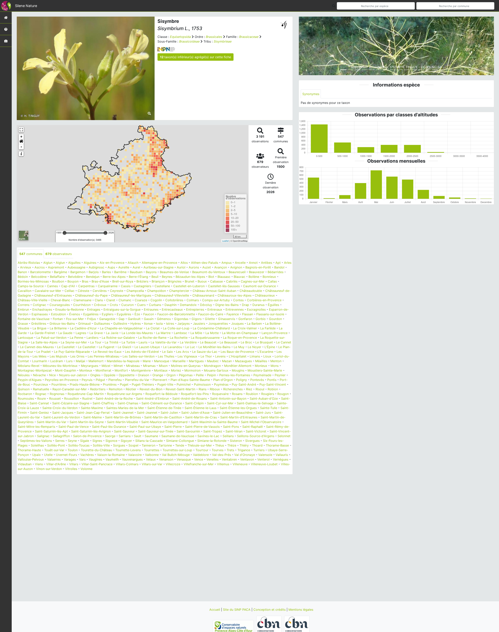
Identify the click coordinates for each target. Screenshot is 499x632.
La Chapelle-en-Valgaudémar (121, 328)
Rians (202, 389)
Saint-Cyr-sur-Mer (220, 403)
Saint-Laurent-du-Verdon (61, 417)
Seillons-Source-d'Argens (255, 436)
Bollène (254, 277)
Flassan (247, 314)
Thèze (231, 445)
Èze (137, 314)
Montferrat (103, 370)
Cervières (100, 291)
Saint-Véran (234, 431)
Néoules (24, 375)
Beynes (167, 277)
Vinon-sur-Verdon (49, 469)
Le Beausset (228, 342)
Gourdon (275, 319)
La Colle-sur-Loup (176, 328)
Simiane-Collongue (180, 441)
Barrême (120, 272)
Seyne (72, 441)
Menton (275, 361)
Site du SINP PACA (237, 609)
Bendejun (92, 277)
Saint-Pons (231, 427)
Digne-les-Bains (227, 305)
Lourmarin (39, 361)
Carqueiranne (108, 286)
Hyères (135, 323)
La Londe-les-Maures (137, 333)
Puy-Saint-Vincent (272, 384)
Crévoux (100, 305)
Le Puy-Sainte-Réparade (72, 352)
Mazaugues (243, 361)
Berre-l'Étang (138, 277)
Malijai (80, 361)
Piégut (100, 380)
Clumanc (125, 300)
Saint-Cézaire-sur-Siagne (70, 403)
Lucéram (56, 361)
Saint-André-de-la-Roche (114, 398)
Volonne (86, 469)
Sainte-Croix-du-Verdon (60, 408)
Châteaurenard (203, 295)
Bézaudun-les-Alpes (190, 277)
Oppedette (126, 375)
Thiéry (244, 445)
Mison (163, 366)
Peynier (280, 375)
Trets (230, 450)
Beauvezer (256, 272)
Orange (157, 375)
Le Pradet (43, 352)
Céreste (83, 291)
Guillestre (120, 323)
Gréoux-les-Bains (62, 323)
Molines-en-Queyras (186, 366)
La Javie (112, 333)
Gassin (149, 319)
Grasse (23, 323)
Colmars (193, 300)
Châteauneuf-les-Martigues (131, 295)
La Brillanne (58, 328)
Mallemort (96, 361)
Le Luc (190, 347)
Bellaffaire (57, 277)
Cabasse (216, 281)
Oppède (109, 375)
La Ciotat (153, 328)
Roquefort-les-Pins (195, 394)
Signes (97, 441)
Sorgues (119, 445)
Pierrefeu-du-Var (137, 380)
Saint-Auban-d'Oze (264, 398)
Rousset (55, 398)
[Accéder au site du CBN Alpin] (296, 626)
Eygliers (107, 314)
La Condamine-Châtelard (211, 328)
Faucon (148, 314)
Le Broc (246, 342)
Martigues (196, 361)
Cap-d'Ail (68, 286)
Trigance (243, 450)
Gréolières (38, 323)
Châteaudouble (251, 291)
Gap (122, 319)
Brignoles (174, 281)
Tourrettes (151, 450)
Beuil (154, 277)
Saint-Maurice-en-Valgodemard (164, 422)
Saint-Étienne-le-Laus (200, 408)
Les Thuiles (166, 356)
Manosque (161, 361)
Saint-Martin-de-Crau (201, 417)
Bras (85, 281)
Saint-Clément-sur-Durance (162, 403)
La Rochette (179, 338)
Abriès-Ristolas (29, 263)
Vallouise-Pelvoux (31, 459)
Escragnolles (256, 309)
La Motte (212, 333)
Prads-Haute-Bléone (85, 384)
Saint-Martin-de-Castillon (163, 417)
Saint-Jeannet (123, 412)
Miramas (149, 366)
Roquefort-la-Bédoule (161, 394)
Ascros (40, 267)
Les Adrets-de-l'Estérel (142, 352)
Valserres (54, 459)
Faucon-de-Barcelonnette (176, 314)
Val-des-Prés (221, 455)
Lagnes (81, 333)
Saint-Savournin (188, 431)
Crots (114, 305)
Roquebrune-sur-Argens (124, 394)
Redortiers (97, 389)
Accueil (215, 609)
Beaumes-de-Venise (174, 272)
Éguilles (273, 305)
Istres (170, 323)
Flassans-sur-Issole (270, 314)
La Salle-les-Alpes (44, 342)
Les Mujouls (58, 356)
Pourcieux (41, 384)
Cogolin (156, 300)
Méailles (261, 361)
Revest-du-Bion (151, 389)
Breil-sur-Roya (122, 281)
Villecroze (173, 464)
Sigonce (111, 441)
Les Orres (77, 356)
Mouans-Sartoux (216, 370)
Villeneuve (240, 464)
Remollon (115, 389)
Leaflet (225, 240)
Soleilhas (37, 445)
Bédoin (23, 277)
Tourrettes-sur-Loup (177, 450)
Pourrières (58, 384)
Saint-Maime (92, 417)
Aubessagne (76, 267)
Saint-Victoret (256, 431)
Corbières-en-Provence (264, 300)
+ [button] (21, 137)
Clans (99, 300)
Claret (110, 300)
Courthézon (82, 305)
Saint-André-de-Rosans (189, 398)
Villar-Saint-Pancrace (96, 464)
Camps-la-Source (31, 286)
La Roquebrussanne (205, 338)
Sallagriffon (61, 436)
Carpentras (86, 286)
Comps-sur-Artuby (216, 300)
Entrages (93, 309)
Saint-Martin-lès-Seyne (87, 422)
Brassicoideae (189, 41)
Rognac (40, 394)
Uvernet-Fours (66, 455)
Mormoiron (192, 370)
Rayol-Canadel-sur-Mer (69, 389)
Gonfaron (245, 319)
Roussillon (71, 398)
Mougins (238, 370)
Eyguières (124, 314)
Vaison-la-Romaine (111, 455)
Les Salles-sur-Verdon (139, 356)
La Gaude (65, 333)
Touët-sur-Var (54, 450)
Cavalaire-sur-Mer (48, 291)
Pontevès (257, 380)
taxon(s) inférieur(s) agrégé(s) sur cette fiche (195, 57)
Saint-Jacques (62, 412)
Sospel (133, 445)
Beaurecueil (237, 272)
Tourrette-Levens (128, 450)
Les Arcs (182, 352)
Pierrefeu (115, 380)
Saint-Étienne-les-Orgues (238, 408)
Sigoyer (126, 441)
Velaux (151, 459)
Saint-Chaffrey (103, 403)
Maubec (213, 361)
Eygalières (90, 314)
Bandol (279, 267)
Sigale (84, 441)
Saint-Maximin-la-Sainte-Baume (214, 422)
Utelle (48, 455)
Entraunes (151, 309)
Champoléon (156, 291)
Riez (249, 389)
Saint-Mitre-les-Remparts (36, 427)
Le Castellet (66, 347)
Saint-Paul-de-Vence (73, 427)
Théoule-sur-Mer (200, 445)
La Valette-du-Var (164, 342)
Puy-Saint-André (244, 384)
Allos (184, 263)
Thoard (257, 445)
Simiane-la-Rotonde (211, 441)
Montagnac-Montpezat (35, 370)
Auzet (206, 267)
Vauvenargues (132, 459)
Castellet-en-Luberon (189, 286)
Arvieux (25, 267)
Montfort (121, 370)
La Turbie (128, 342)
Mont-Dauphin (65, 370)
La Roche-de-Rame (152, 338)
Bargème (60, 272)
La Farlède (268, 328)
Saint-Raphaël (252, 427)
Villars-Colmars (127, 464)
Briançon (158, 281)
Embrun (23, 309)
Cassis (125, 286)
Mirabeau (133, 366)
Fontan (58, 319)
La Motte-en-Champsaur (240, 333)
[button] (21, 141)
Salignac (43, 436)
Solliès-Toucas (78, 445)
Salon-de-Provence (87, 436)
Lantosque (25, 338)
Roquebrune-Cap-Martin (86, 394)
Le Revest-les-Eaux (107, 352)
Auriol (181, 267)
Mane (147, 361)
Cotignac (39, 305)
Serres (60, 441)
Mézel (106, 366)
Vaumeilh (112, 459)
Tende (179, 445)
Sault (137, 436)
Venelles (212, 459)
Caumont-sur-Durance (259, 286)
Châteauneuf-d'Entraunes (53, 295)
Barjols (94, 272)
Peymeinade (262, 375)
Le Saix (167, 352)
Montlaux (161, 370)
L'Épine (270, 347)
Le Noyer (254, 347)
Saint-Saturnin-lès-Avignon (91, 431)
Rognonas (57, 394)
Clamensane (82, 300)
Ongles (95, 375)
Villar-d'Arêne (56, 464)
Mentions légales (300, 609)
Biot (211, 277)
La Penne (76, 338)
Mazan (227, 361)
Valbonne (152, 455)
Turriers (259, 450)
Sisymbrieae (223, 41)
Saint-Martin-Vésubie (122, 422)
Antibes (266, 263)
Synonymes (310, 94)
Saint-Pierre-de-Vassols (202, 427)
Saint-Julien (169, 412)
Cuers (141, 305)
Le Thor (206, 356)
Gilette (210, 319)
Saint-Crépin (194, 403)
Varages (70, 459)
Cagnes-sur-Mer (253, 281)
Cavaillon (24, 291)
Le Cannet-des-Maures (37, 347)
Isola (159, 323)
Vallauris (282, 455)
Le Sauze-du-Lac (204, 352)
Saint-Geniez (39, 412)
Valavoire (135, 455)
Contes (238, 300)
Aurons (194, 267)
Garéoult (134, 319)
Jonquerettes (218, 323)
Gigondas (181, 319)
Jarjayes (183, 323)
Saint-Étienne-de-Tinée (164, 408)
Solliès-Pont (56, 445)
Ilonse (148, 323)
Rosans (237, 394)
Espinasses (40, 314)
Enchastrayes (42, 309)
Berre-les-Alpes (114, 277)
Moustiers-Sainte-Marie (265, 370)
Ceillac (69, 291)
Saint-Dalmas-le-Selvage (255, 403)
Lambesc (180, 333)
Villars (73, 464)
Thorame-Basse (277, 445)
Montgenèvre (141, 370)
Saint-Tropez (212, 431)
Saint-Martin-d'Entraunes (238, 417)
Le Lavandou (172, 347)
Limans (255, 356)
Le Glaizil (124, 347)
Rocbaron (25, 394)
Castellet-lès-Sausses (224, 286)
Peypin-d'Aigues (30, 380)
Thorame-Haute (29, 450)
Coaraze (141, 300)
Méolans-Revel (28, 366)
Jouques (237, 323)
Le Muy (239, 347)
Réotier (131, 389)
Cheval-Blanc (60, 300)
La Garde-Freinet (42, 333)
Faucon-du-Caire (210, 314)
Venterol (263, 459)
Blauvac (239, 277)
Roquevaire (220, 394)
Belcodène (39, 277)
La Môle (196, 333)
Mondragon (212, 366)
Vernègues (280, 459)
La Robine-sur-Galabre (118, 338)
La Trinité (111, 342)
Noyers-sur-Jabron (73, 375)
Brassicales (214, 37)
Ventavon (247, 459)
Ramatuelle (41, 389)
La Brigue (39, 328)
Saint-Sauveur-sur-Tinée (155, 431)
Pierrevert (160, 380)
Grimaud (84, 323)
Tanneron (148, 445)
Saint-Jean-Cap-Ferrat (93, 412)
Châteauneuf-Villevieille (172, 295)
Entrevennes (235, 309)
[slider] (64, 233)
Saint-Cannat (39, 403)
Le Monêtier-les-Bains (214, 347)
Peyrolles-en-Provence (61, 380)
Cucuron (127, 305)
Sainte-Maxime (92, 408)
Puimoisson (202, 384)
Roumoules (26, 398)
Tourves (217, 450)
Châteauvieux (265, 295)
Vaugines (95, 459)
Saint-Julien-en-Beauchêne (232, 412)
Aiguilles (74, 263)
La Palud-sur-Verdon (51, 338)
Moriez (176, 370)
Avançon (220, 267)
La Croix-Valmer (245, 328)
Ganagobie (107, 319)
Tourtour (202, 450)
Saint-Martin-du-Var (51, 422)
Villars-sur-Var (152, 464)
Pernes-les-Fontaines (234, 375)
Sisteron (236, 441)
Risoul (260, 389)
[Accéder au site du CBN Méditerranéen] (269, 626)
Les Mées (39, 356)
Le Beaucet (208, 342)
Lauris (143, 342)
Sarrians (125, 436)
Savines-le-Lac (208, 436)
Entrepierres (195, 309)
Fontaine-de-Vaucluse (34, 319)
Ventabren (229, 459)
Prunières (110, 384)
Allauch (133, 263)
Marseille (179, 361)
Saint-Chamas (128, 403)
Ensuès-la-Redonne (69, 309)
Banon (22, 272)
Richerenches (233, 389)
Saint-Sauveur (124, 431)
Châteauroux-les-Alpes (234, 295)
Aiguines (90, 263)
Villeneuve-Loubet (264, 464)
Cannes (52, 286)
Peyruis (87, 380)
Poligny (241, 380)
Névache (39, 375)
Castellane (162, 286)
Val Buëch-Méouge (176, 455)
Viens (39, 464)
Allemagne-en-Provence (159, 263)
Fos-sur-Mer (75, 319)
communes (30, 254)
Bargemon (77, 272)
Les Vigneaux (187, 356)
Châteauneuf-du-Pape (91, 295)
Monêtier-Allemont (237, 366)
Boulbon (58, 281)
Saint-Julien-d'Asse (195, 412)
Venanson (166, 459)
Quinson (24, 389)
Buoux (202, 281)
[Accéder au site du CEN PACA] (234, 626)
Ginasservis (226, 319)
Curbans (155, 305)
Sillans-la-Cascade (149, 441)
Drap (245, 305)
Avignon (236, 267)
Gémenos (164, 319)
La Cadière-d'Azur (83, 328)
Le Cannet (283, 342)
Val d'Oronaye (244, 455)
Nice (52, 375)
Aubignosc (96, 267)
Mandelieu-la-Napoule (123, 361)
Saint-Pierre (173, 427)
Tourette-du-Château (96, 450)
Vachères (87, 455)
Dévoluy (206, 305)
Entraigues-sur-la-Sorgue (122, 309)
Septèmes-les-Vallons (36, 441)
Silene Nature (26, 6)
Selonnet (284, 436)
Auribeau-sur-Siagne (158, 267)
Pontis (271, 380)
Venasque (184, 459)
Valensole (265, 455)
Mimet (118, 366)
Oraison (143, 375)
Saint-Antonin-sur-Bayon (228, 398)
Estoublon (58, 314)
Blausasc (224, 277)
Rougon (283, 394)
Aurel (136, 267)
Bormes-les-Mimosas (33, 281)
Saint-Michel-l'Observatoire (261, 422)
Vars (82, 459)
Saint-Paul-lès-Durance (109, 427)
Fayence (232, 314)
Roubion (252, 394)
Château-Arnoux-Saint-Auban (214, 291)
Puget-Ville (165, 384)
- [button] (21, 147)
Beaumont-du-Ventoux (208, 272)
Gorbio (261, 319)
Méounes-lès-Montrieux (60, 366)
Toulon (73, 450)
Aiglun (47, 263)
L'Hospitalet (237, 356)
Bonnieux (269, 277)
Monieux (261, 366)
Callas (272, 281)
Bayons (151, 272)
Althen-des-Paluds (204, 263)
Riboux (215, 389)
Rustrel (87, 398)
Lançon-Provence (275, 333)
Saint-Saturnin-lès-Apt (51, 431)
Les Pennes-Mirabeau (103, 356)
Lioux (267, 356)
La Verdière (188, 342)
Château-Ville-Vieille (32, 300)
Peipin (211, 375)
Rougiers (267, 394)
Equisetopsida (180, 37)
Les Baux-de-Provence (237, 352)
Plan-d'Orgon (223, 380)
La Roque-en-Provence (240, 338)
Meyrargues (89, 366)
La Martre (163, 333)
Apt (278, 263)
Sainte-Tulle (268, 408)
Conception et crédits (270, 609)
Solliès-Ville (101, 445)
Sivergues (252, 441)
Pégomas (186, 375)
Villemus (223, 464)
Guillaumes (102, 323)
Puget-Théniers (143, 384)
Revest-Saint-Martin (180, 389)
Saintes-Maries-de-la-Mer (125, 408)
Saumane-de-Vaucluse (177, 436)
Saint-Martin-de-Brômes (123, 417)
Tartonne (165, 445)
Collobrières (174, 300)
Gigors (197, 319)
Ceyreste (116, 291)
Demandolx (188, 305)
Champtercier (179, 291)
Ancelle (240, 263)
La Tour (95, 342)
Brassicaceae (248, 37)
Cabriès (231, 281)
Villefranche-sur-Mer (199, 464)
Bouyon (73, 281)
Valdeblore (201, 455)
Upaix (36, 455)
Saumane (151, 436)
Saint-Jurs (263, 412)
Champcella (135, 291)
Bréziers (142, 281)
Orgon (171, 375)
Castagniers (142, 286)
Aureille (123, 267)
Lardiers (92, 338)
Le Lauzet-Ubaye (147, 347)
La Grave (96, 333)
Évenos (74, 314)
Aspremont (56, 267)
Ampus (226, 263)
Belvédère (75, 277)
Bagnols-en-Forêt (258, 267)
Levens (220, 356)
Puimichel (184, 384)
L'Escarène (265, 352)
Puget (124, 384)
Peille (200, 375)
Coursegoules (60, 305)
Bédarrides (275, 272)
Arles (287, 263)
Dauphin (171, 305)
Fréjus (91, 319)
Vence (198, 459)
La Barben (254, 323)
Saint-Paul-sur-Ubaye (145, 427)
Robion (273, 389)
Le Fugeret (106, 347)
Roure (41, 398)
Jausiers (199, 323)
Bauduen (136, 272)
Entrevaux (214, 309)
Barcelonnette (40, 272)
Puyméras (221, 384)
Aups (111, 267)
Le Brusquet (264, 342)
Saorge (110, 436)
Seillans (228, 436)
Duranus (258, 305)
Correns (23, 305)
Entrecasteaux (172, 309)
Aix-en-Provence (112, 263)
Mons (275, 366)
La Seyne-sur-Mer (74, 342)
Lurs (69, 361)
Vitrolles (71, 469)
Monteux (85, 370)
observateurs (58, 254)
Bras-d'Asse (100, 281)
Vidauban (25, 464)
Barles (106, 272)
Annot (253, 263)
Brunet (189, 281)
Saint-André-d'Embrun (152, 398)
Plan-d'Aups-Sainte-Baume (190, 380)
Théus (219, 445)
